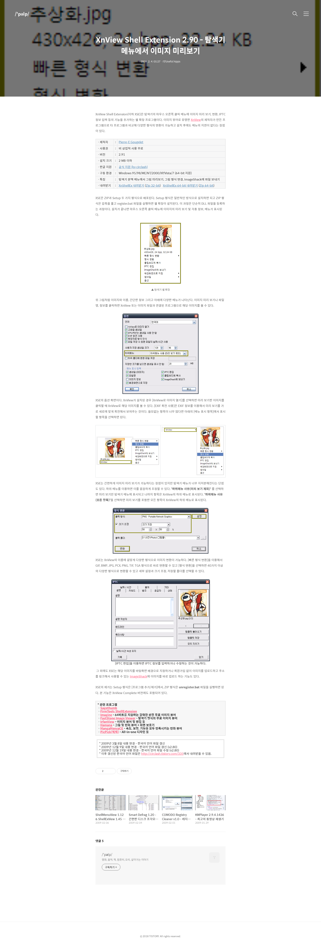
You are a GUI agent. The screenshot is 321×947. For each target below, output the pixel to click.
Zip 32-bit (153, 185)
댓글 (99, 841)
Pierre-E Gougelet (131, 142)
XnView (196, 119)
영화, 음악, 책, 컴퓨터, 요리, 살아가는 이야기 (125, 859)
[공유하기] (107, 771)
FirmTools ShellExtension (118, 711)
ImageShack (138, 676)
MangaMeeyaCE (111, 728)
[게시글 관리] (111, 771)
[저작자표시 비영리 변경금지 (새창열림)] (137, 771)
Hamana (106, 725)
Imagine (106, 715)
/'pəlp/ (22, 14)
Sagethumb (108, 708)
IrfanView (107, 721)
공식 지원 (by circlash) (133, 167)
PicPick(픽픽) (109, 732)
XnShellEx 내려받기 (131, 185)
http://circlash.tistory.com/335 (162, 753)
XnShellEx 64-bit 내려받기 (180, 185)
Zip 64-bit (206, 185)
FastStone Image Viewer (117, 718)
